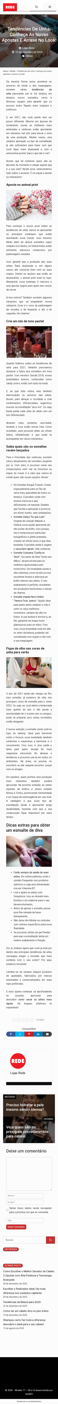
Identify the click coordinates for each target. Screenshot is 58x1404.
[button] (36, 7)
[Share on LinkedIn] (38, 1034)
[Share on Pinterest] (29, 1034)
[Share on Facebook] (10, 1034)
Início (5, 71)
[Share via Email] (47, 1034)
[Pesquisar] (50, 1240)
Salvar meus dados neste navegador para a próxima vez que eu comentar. (30, 1210)
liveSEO (29, 1394)
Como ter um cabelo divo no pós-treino (26, 1311)
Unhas (29, 55)
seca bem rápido (25, 548)
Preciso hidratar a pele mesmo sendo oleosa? (25, 1107)
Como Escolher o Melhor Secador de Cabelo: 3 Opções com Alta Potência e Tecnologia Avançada (29, 1275)
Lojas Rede (28, 48)
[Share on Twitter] (19, 1034)
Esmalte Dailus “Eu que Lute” (29, 516)
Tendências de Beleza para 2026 (22, 1301)
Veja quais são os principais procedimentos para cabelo (27, 1131)
